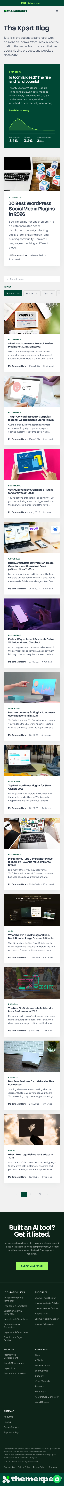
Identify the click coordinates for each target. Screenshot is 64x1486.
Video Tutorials (42, 1381)
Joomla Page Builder (45, 1297)
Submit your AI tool (32, 1265)
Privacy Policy (39, 1467)
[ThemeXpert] (15, 11)
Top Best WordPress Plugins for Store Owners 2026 (29, 787)
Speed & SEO (42, 1313)
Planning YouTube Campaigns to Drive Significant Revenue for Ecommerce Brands (30, 862)
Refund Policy (24, 1467)
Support (39, 1375)
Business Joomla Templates (12, 1325)
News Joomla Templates (16, 1319)
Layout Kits (9, 1368)
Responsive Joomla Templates (13, 1299)
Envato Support (12, 1427)
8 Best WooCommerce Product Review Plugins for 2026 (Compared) (30, 345)
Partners (39, 1386)
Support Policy (11, 1432)
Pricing (7, 1421)
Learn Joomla (41, 1370)
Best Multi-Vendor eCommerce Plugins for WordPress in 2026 (30, 491)
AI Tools (39, 1360)
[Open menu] (57, 11)
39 (40, 1194)
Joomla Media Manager (47, 1318)
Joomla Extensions (44, 1324)
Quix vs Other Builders (15, 1373)
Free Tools (40, 1391)
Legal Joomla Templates (16, 1332)
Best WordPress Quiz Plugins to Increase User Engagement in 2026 (31, 714)
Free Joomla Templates (15, 1305)
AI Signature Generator (47, 1396)
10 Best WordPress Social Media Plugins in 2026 (32, 208)
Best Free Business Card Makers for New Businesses (31, 1083)
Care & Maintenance (14, 1363)
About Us (8, 1416)
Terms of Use (9, 1467)
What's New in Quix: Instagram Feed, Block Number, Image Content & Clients (30, 936)
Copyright (52, 1467)
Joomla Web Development (11, 1356)
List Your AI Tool (42, 1365)
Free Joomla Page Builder (13, 1339)
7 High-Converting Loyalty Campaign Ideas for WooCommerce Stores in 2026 (31, 418)
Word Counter (42, 1402)
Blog (37, 1355)
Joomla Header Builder (46, 1308)
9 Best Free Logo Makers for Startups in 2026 (30, 1156)
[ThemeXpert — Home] (32, 1479)
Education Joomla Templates (13, 1312)
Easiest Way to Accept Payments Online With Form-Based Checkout (31, 641)
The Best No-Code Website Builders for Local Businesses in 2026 (30, 1010)
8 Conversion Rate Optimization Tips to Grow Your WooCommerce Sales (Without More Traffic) (31, 566)
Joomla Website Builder (47, 1303)
